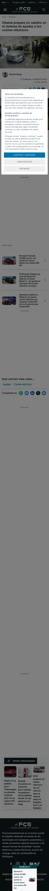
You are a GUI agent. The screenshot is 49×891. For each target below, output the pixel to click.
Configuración (24, 162)
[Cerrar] (35, 863)
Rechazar (24, 169)
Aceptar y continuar (24, 155)
